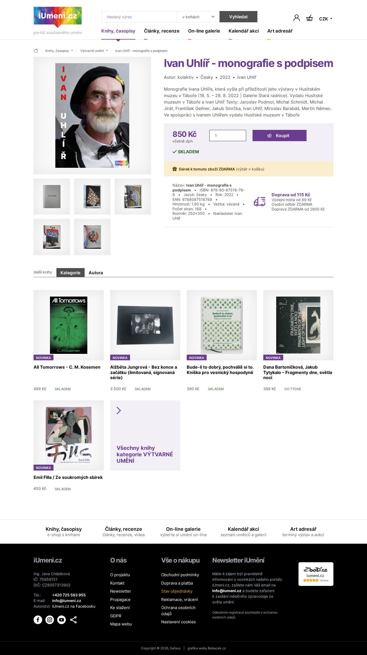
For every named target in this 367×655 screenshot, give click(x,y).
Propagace (120, 599)
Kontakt (117, 583)
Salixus (175, 648)
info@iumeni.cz (226, 590)
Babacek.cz (217, 648)
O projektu (120, 574)
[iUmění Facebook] (38, 619)
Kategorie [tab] (70, 272)
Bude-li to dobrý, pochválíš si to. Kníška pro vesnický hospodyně (220, 369)
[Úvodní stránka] (58, 22)
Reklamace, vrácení (179, 599)
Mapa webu (121, 623)
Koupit (282, 135)
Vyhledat (238, 16)
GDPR (115, 615)
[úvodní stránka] (36, 51)
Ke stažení (120, 607)
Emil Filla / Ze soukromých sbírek (68, 477)
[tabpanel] (183, 389)
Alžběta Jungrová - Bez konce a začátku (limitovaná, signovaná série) (143, 372)
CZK (324, 19)
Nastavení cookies (178, 621)
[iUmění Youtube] (62, 619)
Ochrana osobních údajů (178, 610)
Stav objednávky (176, 591)
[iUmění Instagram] (50, 619)
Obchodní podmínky (180, 574)
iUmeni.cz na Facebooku (73, 606)
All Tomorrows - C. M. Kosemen (67, 367)
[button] (73, 619)
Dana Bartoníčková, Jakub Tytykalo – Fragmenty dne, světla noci (297, 372)
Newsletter (120, 591)
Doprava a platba (177, 583)
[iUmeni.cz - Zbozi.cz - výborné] (315, 573)
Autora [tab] (96, 272)
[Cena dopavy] (259, 201)
